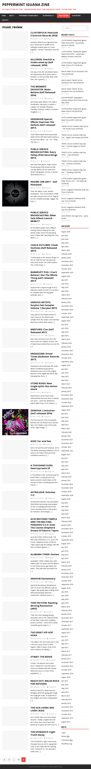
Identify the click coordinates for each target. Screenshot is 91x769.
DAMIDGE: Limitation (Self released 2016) (43, 412)
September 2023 (67, 362)
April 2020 (64, 514)
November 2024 (67, 310)
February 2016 (66, 699)
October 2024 (66, 313)
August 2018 (65, 588)
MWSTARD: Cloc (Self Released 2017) (42, 331)
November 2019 (67, 532)
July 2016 (64, 681)
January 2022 (66, 436)
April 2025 (64, 291)
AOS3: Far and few (41, 441)
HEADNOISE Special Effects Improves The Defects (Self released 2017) (43, 123)
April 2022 (64, 425)
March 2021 (65, 473)
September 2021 (67, 451)
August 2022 (65, 410)
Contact (5, 20)
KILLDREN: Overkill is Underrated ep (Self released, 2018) (42, 62)
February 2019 (66, 566)
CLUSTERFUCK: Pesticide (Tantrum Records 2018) (44, 34)
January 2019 (66, 570)
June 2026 (64, 239)
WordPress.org (66, 744)
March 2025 (65, 295)
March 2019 (65, 562)
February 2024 (66, 343)
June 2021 (64, 462)
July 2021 (64, 458)
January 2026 (66, 258)
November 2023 (67, 354)
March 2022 (65, 428)
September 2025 (67, 272)
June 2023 (64, 373)
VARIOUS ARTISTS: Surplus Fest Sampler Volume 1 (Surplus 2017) (44, 305)
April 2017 (64, 647)
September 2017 (67, 629)
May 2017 (64, 644)
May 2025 (64, 287)
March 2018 (65, 607)
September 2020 (67, 495)
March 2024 (65, 339)
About (11, 16)
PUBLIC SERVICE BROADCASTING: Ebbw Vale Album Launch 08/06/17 (43, 217)
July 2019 (64, 547)
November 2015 (67, 711)
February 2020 (66, 521)
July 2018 (64, 592)
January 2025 (66, 302)
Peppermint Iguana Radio (28, 16)
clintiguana (49, 39)
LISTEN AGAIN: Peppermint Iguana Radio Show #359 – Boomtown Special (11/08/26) (73, 42)
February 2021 (66, 477)
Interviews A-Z (48, 16)
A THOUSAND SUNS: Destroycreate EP (42, 467)
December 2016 (67, 662)
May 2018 (64, 599)
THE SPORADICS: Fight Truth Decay (43, 733)
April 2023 (64, 380)
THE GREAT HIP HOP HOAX (42, 634)
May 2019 (64, 555)
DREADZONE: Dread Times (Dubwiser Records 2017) (45, 356)
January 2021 (66, 480)
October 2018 (66, 581)
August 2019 (65, 544)
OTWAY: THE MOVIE (41, 656)
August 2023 (65, 365)
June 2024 (64, 328)
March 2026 (65, 250)
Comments (67, 740)
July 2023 (64, 369)
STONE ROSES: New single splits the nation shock (44, 386)
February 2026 (66, 254)
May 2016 (64, 688)
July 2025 (64, 280)
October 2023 (66, 358)
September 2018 (67, 584)
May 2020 (64, 510)
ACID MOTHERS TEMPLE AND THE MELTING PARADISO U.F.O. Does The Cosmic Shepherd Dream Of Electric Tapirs (45, 524)
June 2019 (64, 551)
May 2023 (64, 376)
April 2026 (64, 247)
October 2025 (66, 269)
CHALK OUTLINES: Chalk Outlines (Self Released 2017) (44, 248)
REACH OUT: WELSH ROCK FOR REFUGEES (45, 682)
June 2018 (64, 595)
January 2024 (66, 347)
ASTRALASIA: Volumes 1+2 (43, 494)
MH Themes (58, 767)
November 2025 (67, 265)
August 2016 (65, 677)
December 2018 (67, 573)
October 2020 (66, 491)
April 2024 (64, 336)
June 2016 (64, 685)
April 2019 (64, 558)
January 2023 (66, 391)
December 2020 (67, 484)
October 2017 (66, 625)
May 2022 (64, 421)
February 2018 (66, 610)
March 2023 (65, 384)
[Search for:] (75, 28)
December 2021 (67, 440)
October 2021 (66, 447)
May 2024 (64, 332)
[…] (32, 52)
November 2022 (67, 399)
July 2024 (64, 324)
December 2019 (67, 529)
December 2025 (67, 261)
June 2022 (64, 417)
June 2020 (64, 506)
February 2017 (66, 655)
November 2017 (67, 621)
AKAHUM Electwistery (43, 578)
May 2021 (64, 466)
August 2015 (65, 722)
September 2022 (67, 406)
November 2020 (67, 488)
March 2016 (65, 696)
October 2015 (66, 714)
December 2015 (67, 707)
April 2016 (64, 692)
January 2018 (66, 614)
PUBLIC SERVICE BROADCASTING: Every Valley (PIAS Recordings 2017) (44, 153)
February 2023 (66, 388)
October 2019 (66, 536)
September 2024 (67, 317)
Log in (63, 733)
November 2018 (67, 577)
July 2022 (64, 414)
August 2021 (65, 454)
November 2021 (67, 443)
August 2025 (65, 276)
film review (76, 16)
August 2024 (65, 321)
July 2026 (64, 235)
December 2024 (67, 306)
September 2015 (67, 718)
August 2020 (65, 499)
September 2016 (67, 673)
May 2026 (64, 243)
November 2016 (67, 666)
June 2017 (64, 640)
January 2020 (66, 525)
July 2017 (64, 636)
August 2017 (65, 633)
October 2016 (66, 670)
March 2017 (65, 651)
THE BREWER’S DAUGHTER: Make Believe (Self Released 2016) (43, 91)
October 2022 (66, 402)
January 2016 (66, 703)
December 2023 (67, 350)
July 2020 (64, 503)
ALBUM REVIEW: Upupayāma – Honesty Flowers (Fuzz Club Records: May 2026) (74, 100)
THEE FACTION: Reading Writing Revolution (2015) (44, 605)
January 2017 (66, 659)
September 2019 (67, 540)
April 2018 (64, 603)
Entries (65, 736)
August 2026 (65, 232)
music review (63, 16)
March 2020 (65, 517)
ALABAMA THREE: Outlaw (45, 554)
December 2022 (67, 395)
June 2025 (64, 284)
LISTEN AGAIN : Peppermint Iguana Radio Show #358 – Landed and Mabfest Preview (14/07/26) (74, 54)
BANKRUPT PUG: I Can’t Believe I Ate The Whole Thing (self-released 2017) (44, 276)
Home (4, 16)
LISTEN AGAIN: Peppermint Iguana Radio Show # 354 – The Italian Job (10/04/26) (74, 181)
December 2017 (67, 618)
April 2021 (64, 469)
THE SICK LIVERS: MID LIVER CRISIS (42, 709)
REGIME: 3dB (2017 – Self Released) (44, 183)
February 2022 (66, 432)
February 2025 (66, 298)
